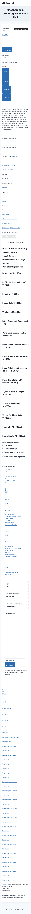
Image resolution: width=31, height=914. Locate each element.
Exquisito (7, 520)
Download (8, 574)
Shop (6, 503)
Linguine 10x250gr (10, 294)
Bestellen (5, 201)
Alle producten (9, 514)
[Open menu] (27, 3)
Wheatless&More (10, 522)
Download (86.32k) (8, 741)
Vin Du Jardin (9, 518)
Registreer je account (9, 236)
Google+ (6, 89)
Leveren (4, 210)
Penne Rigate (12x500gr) (13, 436)
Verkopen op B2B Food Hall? (11, 228)
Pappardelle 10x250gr (12, 303)
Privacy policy (6, 223)
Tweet (6, 81)
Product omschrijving (11, 572)
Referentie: (5, 55)
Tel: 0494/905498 (8, 170)
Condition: (5, 62)
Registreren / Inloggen (20, 29)
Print (6, 567)
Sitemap (22, 909)
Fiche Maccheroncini (10, 442)
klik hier (15, 156)
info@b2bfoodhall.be (8, 165)
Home (7, 499)
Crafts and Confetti (11, 525)
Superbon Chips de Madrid (13, 516)
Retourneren (6, 214)
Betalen (4, 205)
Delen (5, 71)
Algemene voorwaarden (9, 219)
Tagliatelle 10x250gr (11, 312)
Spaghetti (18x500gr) (12, 427)
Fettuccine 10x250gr (11, 273)
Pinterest (6, 97)
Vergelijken (5, 750)
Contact (4, 187)
